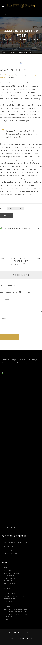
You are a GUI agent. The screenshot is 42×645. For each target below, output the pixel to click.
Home (4, 52)
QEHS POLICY (8, 617)
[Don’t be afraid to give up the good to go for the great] (21, 241)
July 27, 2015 (9, 75)
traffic (20, 208)
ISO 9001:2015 (8, 601)
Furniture (3, 77)
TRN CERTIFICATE (9, 599)
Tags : (2, 208)
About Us (6, 588)
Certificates (7, 591)
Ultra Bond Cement (11, 575)
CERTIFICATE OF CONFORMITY (13, 593)
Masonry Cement (10, 586)
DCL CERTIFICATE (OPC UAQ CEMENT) (15, 611)
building (11, 208)
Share (5, 215)
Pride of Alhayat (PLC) (11, 583)
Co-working (12, 52)
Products (7, 570)
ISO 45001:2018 (8, 606)
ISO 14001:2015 (8, 604)
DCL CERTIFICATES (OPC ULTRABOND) (15, 614)
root (19, 75)
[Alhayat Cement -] (21, 6)
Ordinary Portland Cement (13, 573)
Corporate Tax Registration (14, 596)
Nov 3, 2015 (14, 264)
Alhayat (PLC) (8, 581)
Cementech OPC (9, 578)
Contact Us (7, 619)
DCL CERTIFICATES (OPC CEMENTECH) (15, 609)
